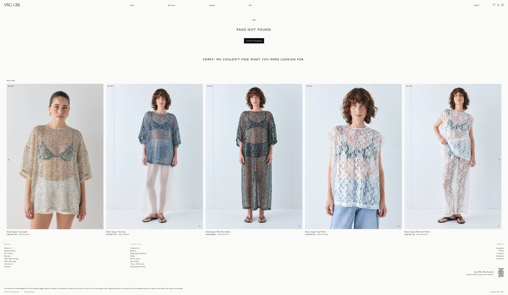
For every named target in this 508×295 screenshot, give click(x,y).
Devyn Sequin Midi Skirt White (417, 232)
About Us (8, 248)
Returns (133, 251)
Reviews (7, 256)
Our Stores (8, 253)
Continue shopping (254, 41)
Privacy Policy (29, 292)
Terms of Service (137, 264)
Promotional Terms (138, 267)
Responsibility (9, 251)
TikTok (501, 251)
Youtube (500, 253)
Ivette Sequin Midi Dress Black (218, 232)
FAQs (132, 256)
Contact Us (134, 248)
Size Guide (134, 261)
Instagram (500, 248)
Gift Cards (8, 264)
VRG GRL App (10, 261)
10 (54, 226)
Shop (132, 5)
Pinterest (500, 259)
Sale (250, 5)
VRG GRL (500, 292)
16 (387, 226)
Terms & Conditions (11, 292)
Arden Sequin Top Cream (17, 232)
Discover (171, 5)
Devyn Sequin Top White (315, 232)
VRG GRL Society (11, 259)
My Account (135, 259)
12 (65, 226)
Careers (7, 267)
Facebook (500, 256)
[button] (132, 5)
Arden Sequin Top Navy (116, 232)
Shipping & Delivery (138, 253)
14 (77, 226)
